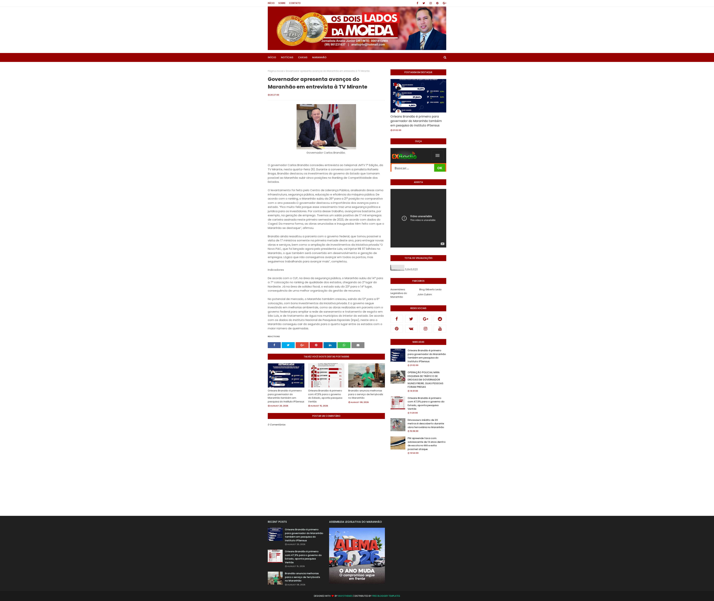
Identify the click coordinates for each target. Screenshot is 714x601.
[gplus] (444, 3)
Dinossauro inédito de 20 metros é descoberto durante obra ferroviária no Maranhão (426, 423)
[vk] (411, 328)
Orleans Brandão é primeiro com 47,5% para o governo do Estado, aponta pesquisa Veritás (325, 396)
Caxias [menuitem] (302, 57)
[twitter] (423, 3)
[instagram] (430, 3)
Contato (295, 3)
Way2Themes (345, 595)
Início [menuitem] (272, 57)
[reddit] (440, 319)
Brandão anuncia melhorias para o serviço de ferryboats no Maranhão (365, 394)
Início (271, 3)
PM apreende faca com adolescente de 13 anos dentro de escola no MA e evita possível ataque (427, 443)
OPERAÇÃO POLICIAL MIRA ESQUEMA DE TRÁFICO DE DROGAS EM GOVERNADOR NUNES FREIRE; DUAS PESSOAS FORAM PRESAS (425, 380)
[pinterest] (437, 3)
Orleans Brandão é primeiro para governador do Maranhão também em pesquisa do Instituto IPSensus (286, 396)
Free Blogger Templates (386, 595)
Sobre (281, 3)
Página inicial (275, 71)
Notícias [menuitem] (287, 57)
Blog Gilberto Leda (430, 289)
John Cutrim (424, 294)
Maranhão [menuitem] (319, 57)
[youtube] (440, 328)
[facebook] (417, 3)
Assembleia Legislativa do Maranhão (398, 293)
